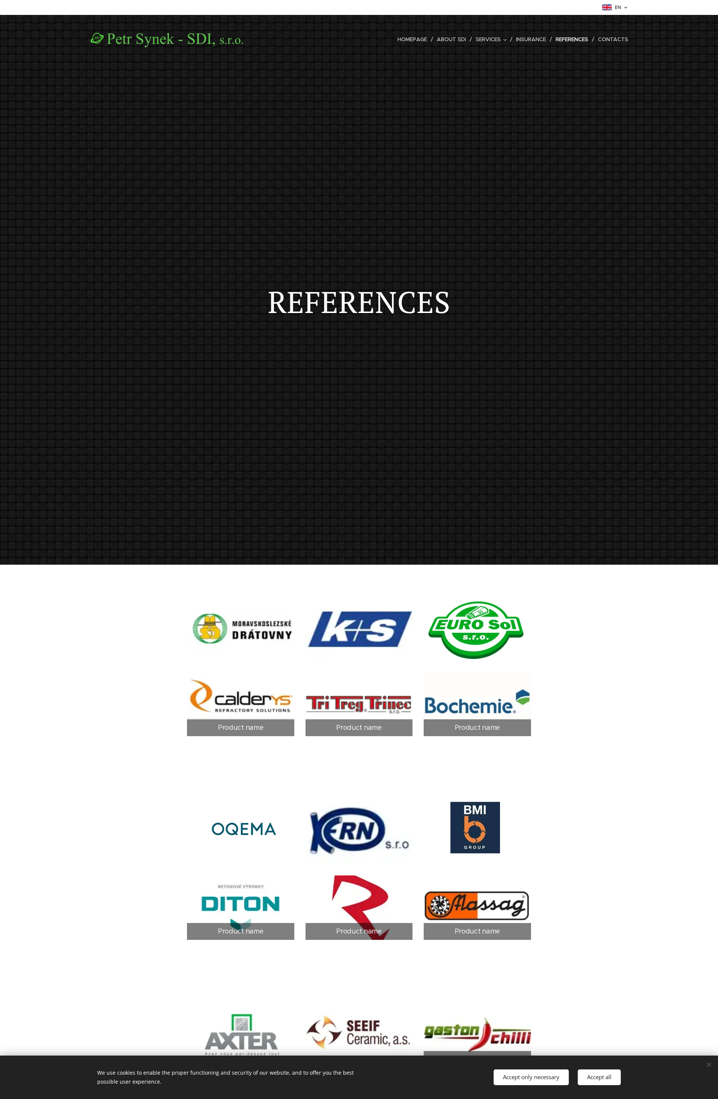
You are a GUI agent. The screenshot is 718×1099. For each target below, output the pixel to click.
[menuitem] (414, 39)
